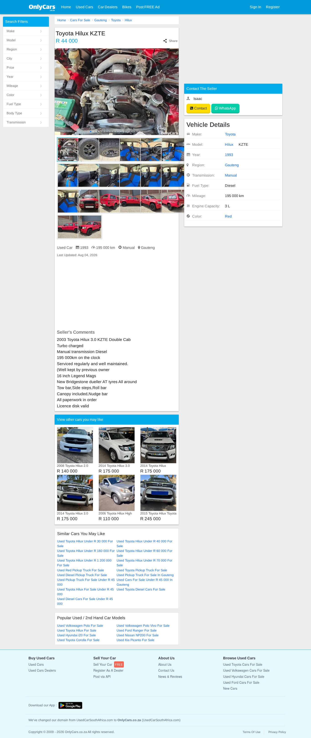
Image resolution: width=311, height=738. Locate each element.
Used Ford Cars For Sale (241, 682)
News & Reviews (170, 676)
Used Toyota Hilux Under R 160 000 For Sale (86, 553)
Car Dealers (107, 7)
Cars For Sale (80, 20)
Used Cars (84, 7)
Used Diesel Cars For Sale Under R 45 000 (85, 601)
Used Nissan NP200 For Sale (138, 635)
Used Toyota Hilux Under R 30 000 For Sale (85, 543)
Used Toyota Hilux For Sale (76, 630)
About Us (164, 664)
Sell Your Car (108, 664)
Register (273, 7)
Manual (231, 175)
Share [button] (173, 41)
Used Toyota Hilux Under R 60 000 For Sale (144, 553)
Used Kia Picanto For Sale (135, 640)
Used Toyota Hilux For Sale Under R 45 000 (85, 591)
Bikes (126, 7)
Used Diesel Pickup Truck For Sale (82, 575)
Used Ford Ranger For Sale (137, 630)
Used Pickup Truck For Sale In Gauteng (145, 575)
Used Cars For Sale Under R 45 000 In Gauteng (145, 582)
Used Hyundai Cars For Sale (243, 676)
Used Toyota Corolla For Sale (78, 640)
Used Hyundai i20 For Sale (76, 635)
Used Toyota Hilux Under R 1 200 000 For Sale (84, 563)
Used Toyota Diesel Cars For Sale (141, 589)
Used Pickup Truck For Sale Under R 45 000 (86, 582)
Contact (200, 108)
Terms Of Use (251, 732)
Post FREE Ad (148, 7)
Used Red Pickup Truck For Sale (80, 570)
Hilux (128, 20)
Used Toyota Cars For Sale (242, 664)
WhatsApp (227, 108)
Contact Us (166, 670)
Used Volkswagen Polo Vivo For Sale (143, 625)
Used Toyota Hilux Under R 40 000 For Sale (144, 543)
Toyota (116, 20)
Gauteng (100, 20)
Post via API (102, 676)
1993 (229, 155)
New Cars (230, 688)
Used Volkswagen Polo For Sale (80, 625)
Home (66, 7)
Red (228, 216)
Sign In (255, 7)
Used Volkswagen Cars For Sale (246, 670)
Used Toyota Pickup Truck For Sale (142, 570)
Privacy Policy (277, 732)
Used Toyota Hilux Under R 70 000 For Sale (144, 563)
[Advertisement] (117, 293)
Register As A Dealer (108, 670)
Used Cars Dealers (42, 670)
